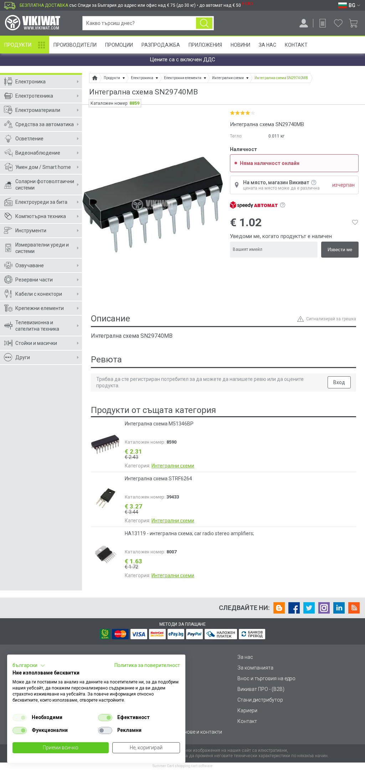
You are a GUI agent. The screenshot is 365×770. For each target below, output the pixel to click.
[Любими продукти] (338, 23)
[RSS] (354, 608)
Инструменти (30, 230)
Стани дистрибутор (260, 700)
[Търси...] (204, 23)
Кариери (247, 710)
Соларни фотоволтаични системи (44, 185)
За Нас (267, 45)
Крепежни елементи (39, 308)
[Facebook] (294, 608)
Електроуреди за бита (41, 202)
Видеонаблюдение (37, 153)
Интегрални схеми (172, 466)
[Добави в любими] (355, 222)
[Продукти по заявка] (322, 23)
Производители (75, 45)
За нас (245, 657)
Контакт (296, 45)
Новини (240, 45)
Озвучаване (29, 265)
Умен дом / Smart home (43, 167)
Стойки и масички (36, 343)
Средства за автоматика (44, 124)
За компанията (255, 668)
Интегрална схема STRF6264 (158, 478)
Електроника (30, 81)
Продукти (17, 45)
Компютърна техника (40, 216)
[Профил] (303, 23)
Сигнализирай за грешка (331, 318)
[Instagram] (324, 608)
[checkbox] (19, 717)
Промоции (119, 45)
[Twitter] (309, 608)
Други (22, 357)
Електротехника (34, 96)
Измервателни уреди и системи (42, 248)
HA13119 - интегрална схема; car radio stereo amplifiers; (189, 533)
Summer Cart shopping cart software (182, 766)
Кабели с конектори (38, 294)
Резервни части (34, 280)
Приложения (205, 45)
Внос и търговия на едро (266, 678)
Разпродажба (161, 45)
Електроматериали (37, 110)
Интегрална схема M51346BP (159, 424)
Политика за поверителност (147, 665)
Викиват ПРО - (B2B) (260, 689)
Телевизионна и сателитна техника (37, 326)
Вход (339, 382)
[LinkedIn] (339, 608)
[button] (28, 665)
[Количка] (356, 23)
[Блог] (279, 608)
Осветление (29, 138)
